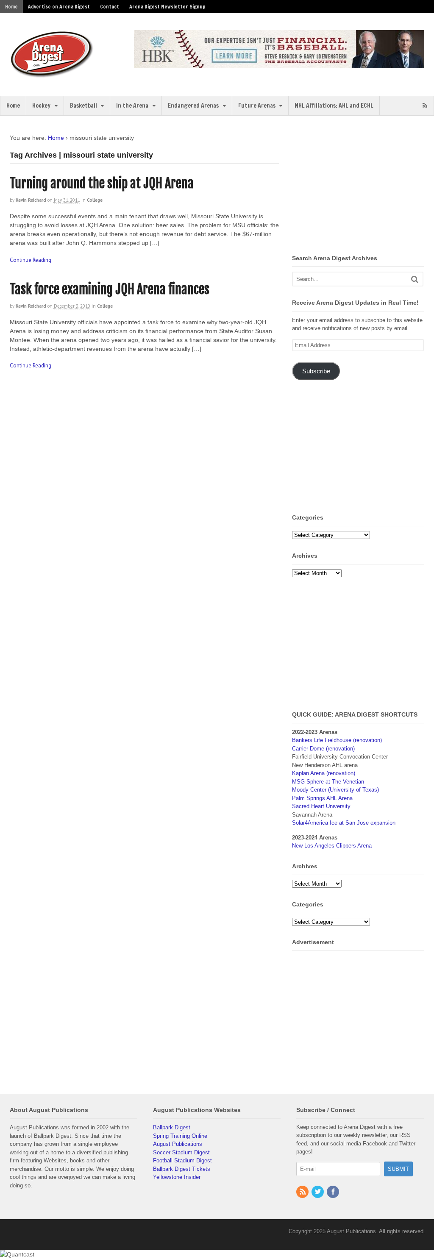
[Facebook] (333, 1192)
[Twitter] (318, 1192)
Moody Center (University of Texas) (335, 790)
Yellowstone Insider (176, 1177)
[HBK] (279, 64)
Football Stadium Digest (182, 1160)
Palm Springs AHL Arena (322, 798)
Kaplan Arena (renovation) (323, 773)
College (95, 200)
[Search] (414, 279)
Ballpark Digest (171, 1127)
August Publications (177, 1144)
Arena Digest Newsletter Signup (167, 6)
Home (11, 6)
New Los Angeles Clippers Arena (332, 845)
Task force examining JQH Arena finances (109, 289)
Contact (109, 6)
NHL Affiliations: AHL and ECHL (334, 105)
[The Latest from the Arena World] (52, 74)
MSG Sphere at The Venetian (328, 781)
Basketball (83, 105)
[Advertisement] (363, 186)
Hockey (41, 105)
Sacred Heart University (321, 806)
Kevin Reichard (31, 200)
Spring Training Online (180, 1136)
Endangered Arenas (193, 105)
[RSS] (303, 1192)
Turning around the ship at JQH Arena (102, 183)
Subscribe (316, 371)
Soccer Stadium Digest (181, 1152)
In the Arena (132, 105)
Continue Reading (30, 260)
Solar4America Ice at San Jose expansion (343, 823)
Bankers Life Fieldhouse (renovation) (337, 740)
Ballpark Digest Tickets (181, 1169)
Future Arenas (256, 105)
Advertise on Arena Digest (59, 6)
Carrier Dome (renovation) (323, 748)
